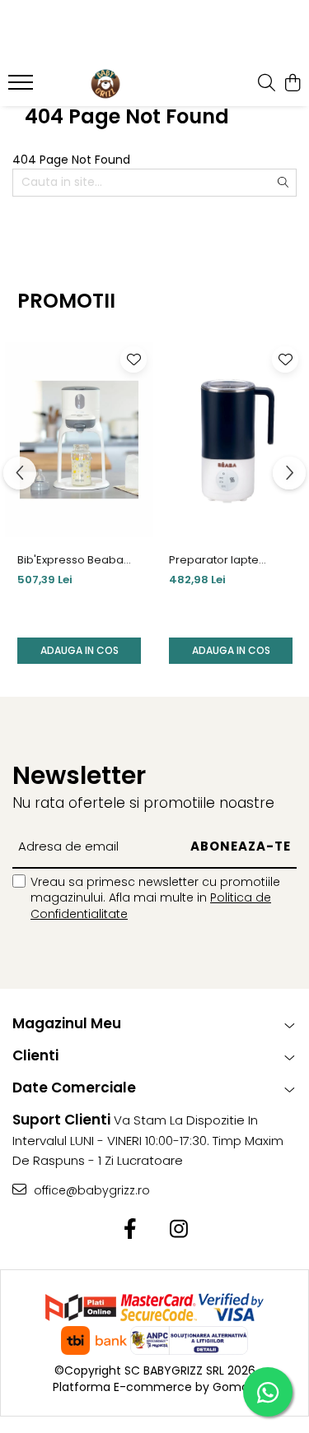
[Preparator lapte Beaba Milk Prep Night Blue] (231, 440)
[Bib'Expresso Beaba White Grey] (79, 440)
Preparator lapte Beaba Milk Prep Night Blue (227, 560)
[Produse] (22, 87)
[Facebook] (130, 1230)
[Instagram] (179, 1230)
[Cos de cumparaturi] (292, 84)
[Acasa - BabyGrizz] (105, 83)
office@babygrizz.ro (90, 1190)
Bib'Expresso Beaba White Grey (70, 560)
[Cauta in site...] (266, 84)
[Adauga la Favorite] (133, 359)
